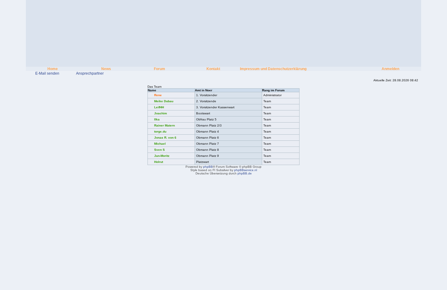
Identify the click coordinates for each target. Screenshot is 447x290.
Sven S (159, 149)
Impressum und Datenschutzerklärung (273, 69)
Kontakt (213, 69)
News (106, 69)
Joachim (160, 113)
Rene (158, 95)
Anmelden (390, 69)
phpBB (208, 166)
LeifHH (159, 107)
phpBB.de (244, 173)
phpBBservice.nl (245, 170)
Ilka (157, 119)
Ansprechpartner (90, 73)
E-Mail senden (47, 73)
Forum (159, 69)
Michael (160, 143)
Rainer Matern (164, 125)
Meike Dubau (163, 101)
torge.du (160, 131)
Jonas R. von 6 (165, 137)
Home (52, 69)
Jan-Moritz (161, 155)
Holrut (158, 162)
